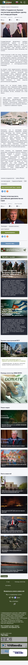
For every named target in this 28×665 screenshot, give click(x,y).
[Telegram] (5, 191)
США (25, 181)
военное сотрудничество (7, 178)
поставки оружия (5, 181)
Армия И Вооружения (12, 7)
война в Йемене (20, 178)
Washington (4, 226)
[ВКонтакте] (2, 191)
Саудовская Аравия (17, 181)
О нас (8, 581)
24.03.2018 (6, 17)
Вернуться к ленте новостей (14, 591)
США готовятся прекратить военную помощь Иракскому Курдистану (11, 273)
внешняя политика (14, 226)
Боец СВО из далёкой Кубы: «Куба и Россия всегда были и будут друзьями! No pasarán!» (12, 312)
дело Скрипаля (5, 229)
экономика (4, 184)
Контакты (8, 585)
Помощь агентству (20, 581)
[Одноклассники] (7, 191)
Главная (3, 7)
